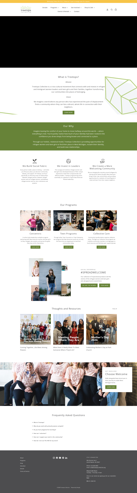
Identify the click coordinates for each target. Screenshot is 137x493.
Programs (54, 7)
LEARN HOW (111, 387)
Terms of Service (24, 471)
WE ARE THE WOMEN (89, 285)
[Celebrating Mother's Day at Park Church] (101, 329)
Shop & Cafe (89, 7)
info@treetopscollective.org (98, 467)
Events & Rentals (64, 11)
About (64, 7)
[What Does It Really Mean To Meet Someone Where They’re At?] (68, 329)
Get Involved (75, 7)
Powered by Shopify (75, 487)
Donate (44, 7)
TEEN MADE (104, 285)
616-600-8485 (94, 465)
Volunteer (23, 466)
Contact (76, 11)
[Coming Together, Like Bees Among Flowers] (35, 329)
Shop (21, 463)
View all (114, 308)
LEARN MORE (68, 112)
